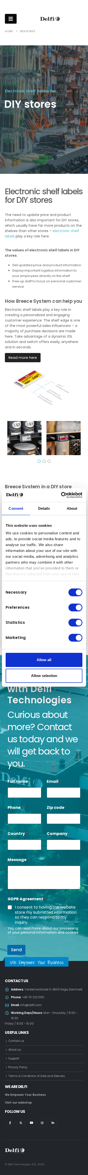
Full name (19, 781)
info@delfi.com (31, 1005)
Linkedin (52, 1122)
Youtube (31, 1122)
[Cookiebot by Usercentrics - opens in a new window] (62, 495)
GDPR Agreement (27, 899)
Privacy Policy (17, 1067)
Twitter (20, 1122)
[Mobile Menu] (11, 19)
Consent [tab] (16, 508)
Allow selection (44, 676)
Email (54, 781)
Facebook (9, 1122)
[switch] (75, 607)
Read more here (23, 357)
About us (14, 1050)
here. (12, 936)
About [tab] (72, 508)
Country (18, 833)
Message (18, 859)
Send (16, 950)
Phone (15, 807)
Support (13, 1058)
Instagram (42, 1122)
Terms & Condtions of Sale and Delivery (36, 1076)
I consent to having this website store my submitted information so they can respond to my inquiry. (46, 915)
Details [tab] (44, 508)
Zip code (57, 807)
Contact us (16, 1041)
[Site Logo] (50, 19)
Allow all (44, 660)
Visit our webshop (18, 1103)
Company (58, 833)
